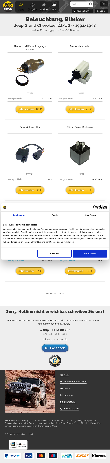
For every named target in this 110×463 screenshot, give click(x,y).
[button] (82, 11)
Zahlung (68, 395)
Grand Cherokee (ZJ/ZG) (60, 25)
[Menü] (26, 441)
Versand (67, 388)
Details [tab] (55, 215)
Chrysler (32, 9)
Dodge (44, 9)
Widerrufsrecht (70, 408)
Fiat (54, 9)
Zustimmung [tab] (19, 215)
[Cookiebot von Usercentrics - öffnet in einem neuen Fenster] (95, 207)
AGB (66, 375)
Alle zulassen (90, 253)
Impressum (69, 401)
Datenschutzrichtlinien (74, 381)
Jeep (21, 9)
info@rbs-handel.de (55, 339)
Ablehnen (54, 253)
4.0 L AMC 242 (55, 30)
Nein (19, 98)
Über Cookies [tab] (91, 215)
